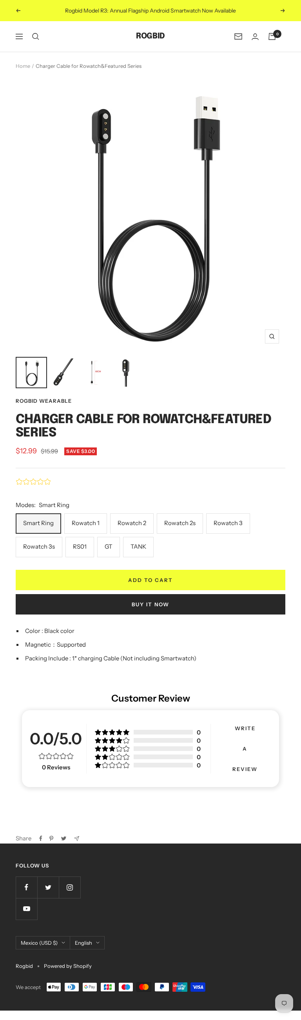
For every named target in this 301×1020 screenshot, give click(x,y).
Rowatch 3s (39, 546)
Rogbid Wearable (44, 401)
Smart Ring (38, 523)
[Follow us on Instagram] (69, 887)
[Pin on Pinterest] (51, 838)
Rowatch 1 (86, 523)
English (83, 943)
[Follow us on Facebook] (26, 887)
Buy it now (150, 604)
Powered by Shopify (68, 966)
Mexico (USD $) (39, 943)
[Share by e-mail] (76, 838)
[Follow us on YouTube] (26, 909)
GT (108, 546)
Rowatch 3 (228, 523)
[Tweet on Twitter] (63, 838)
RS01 (80, 546)
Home (23, 66)
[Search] (35, 36)
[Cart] (272, 36)
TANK (138, 546)
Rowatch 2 (132, 523)
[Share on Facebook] (40, 838)
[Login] (255, 36)
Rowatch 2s (180, 523)
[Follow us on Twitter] (48, 887)
